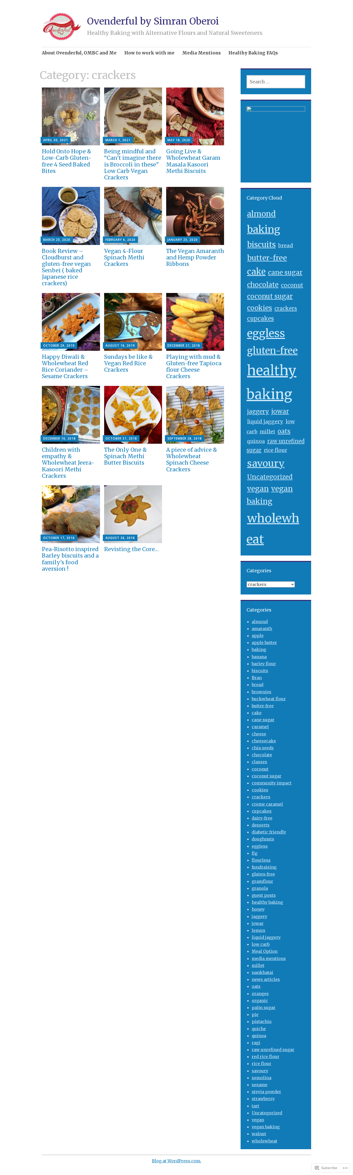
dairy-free (262, 818)
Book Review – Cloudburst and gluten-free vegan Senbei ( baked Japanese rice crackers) (66, 267)
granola (260, 888)
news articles (266, 979)
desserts (261, 825)
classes (259, 761)
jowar (280, 411)
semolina (261, 1077)
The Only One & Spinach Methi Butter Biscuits (125, 456)
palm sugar (263, 1007)
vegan (258, 488)
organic (260, 1000)
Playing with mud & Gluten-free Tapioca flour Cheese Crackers (193, 366)
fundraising (264, 867)
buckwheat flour (269, 698)
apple (258, 635)
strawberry (263, 1098)
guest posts (264, 895)
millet (267, 431)
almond (261, 214)
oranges (260, 993)
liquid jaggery (265, 421)
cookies (259, 308)
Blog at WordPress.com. (176, 1160)
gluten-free (272, 350)
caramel (260, 726)
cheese (259, 733)
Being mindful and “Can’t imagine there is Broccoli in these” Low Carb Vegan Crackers (132, 164)
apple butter (264, 642)
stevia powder (266, 1091)
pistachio (262, 1021)
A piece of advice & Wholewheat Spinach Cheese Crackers (191, 459)
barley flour (264, 663)
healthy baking (267, 902)
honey (258, 909)
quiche (259, 1028)
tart (255, 1105)
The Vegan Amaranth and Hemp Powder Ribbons (195, 257)
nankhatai (262, 972)
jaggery (258, 411)
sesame (259, 1084)
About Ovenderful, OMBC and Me (79, 53)
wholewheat (264, 1141)
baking (263, 229)
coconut (292, 285)
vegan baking (266, 1126)
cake (256, 271)
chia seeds (263, 747)
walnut (259, 1133)
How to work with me (149, 53)
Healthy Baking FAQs (253, 53)
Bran (257, 677)
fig (254, 853)
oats (284, 431)
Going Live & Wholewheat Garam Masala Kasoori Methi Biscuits (193, 161)
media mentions (269, 958)
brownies (261, 691)
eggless (266, 333)
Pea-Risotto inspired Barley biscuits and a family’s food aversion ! (70, 559)
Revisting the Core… (131, 549)
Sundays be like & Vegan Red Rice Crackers (128, 363)
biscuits (261, 244)
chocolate (263, 285)
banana (259, 656)
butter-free (267, 258)
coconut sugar (270, 296)
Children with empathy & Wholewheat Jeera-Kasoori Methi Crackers (68, 462)
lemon (258, 930)
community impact (271, 782)
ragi (256, 1042)
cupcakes (260, 318)
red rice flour (265, 1056)
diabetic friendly (269, 832)
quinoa (256, 441)
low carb (261, 944)
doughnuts (263, 838)
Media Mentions (201, 53)
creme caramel (267, 804)
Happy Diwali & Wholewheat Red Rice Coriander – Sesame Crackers (65, 366)
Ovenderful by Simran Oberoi (153, 21)
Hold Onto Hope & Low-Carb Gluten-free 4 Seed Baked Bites (66, 161)
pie (255, 1014)
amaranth (262, 628)
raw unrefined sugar (273, 1049)
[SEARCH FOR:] (276, 81)
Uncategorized (270, 477)
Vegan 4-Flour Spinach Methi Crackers (124, 257)
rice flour (275, 450)
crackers (285, 308)
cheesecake (264, 740)
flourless (261, 860)
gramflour (262, 881)
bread (285, 245)
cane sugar (285, 272)
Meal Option (265, 951)
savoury (266, 463)
